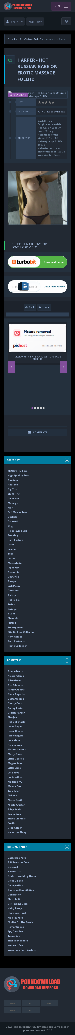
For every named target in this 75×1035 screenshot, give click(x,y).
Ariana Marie (15, 671)
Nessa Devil (15, 800)
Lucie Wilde (15, 777)
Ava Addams (15, 685)
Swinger (12, 609)
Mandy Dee (14, 786)
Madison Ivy (15, 781)
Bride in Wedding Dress (22, 876)
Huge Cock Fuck (17, 913)
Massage (13, 503)
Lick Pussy (14, 586)
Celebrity (13, 498)
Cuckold (12, 516)
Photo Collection (17, 645)
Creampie (13, 572)
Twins (11, 604)
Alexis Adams (16, 676)
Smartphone (15, 627)
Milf (10, 507)
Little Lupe (14, 767)
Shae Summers (17, 818)
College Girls (15, 885)
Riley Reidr (14, 809)
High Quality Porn (18, 475)
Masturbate (15, 563)
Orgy (11, 526)
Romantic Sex (16, 927)
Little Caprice (16, 758)
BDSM (11, 613)
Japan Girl (14, 567)
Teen (11, 553)
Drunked (13, 521)
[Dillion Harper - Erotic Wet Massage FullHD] (37, 337)
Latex (11, 544)
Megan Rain (15, 763)
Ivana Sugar (15, 726)
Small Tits (14, 493)
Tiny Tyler (14, 791)
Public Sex (14, 599)
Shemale (13, 618)
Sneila (11, 823)
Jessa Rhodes (15, 731)
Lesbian (12, 549)
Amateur (13, 480)
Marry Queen (15, 754)
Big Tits (12, 489)
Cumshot (13, 576)
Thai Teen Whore (18, 940)
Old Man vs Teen (18, 512)
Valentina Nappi (17, 832)
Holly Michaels (16, 722)
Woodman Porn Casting (22, 950)
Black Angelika (16, 694)
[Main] (18, 6)
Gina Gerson (15, 827)
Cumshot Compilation (21, 890)
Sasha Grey (14, 814)
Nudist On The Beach (20, 922)
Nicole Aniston (16, 805)
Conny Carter (15, 708)
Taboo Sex (14, 936)
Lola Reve (13, 772)
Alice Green (14, 680)
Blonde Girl (14, 871)
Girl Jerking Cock (17, 903)
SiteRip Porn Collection (21, 632)
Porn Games (15, 636)
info (44, 307)
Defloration (14, 894)
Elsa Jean (13, 717)
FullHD (42, 111)
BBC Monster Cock (18, 862)
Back (31, 307)
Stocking (13, 535)
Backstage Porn (17, 857)
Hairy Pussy (15, 908)
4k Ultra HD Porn (18, 471)
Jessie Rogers (15, 735)
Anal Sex (13, 484)
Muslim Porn (15, 917)
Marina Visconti (17, 749)
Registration (35, 21)
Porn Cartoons (16, 641)
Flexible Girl (15, 899)
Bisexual (13, 867)
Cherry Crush (15, 703)
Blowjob (12, 581)
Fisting (12, 622)
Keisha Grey (15, 745)
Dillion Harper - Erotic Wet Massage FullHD (37, 358)
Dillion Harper (16, 712)
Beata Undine (16, 698)
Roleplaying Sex (56, 111)
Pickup (12, 595)
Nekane (12, 795)
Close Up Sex (15, 880)
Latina (11, 558)
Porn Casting (15, 540)
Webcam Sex (15, 945)
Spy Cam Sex (15, 931)
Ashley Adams (16, 689)
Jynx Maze (14, 740)
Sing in (14, 21)
